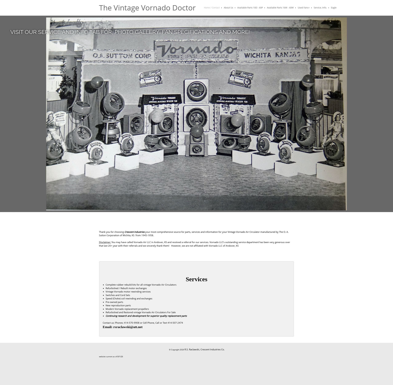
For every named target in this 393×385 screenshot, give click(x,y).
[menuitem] (212, 8)
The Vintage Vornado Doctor (147, 7)
